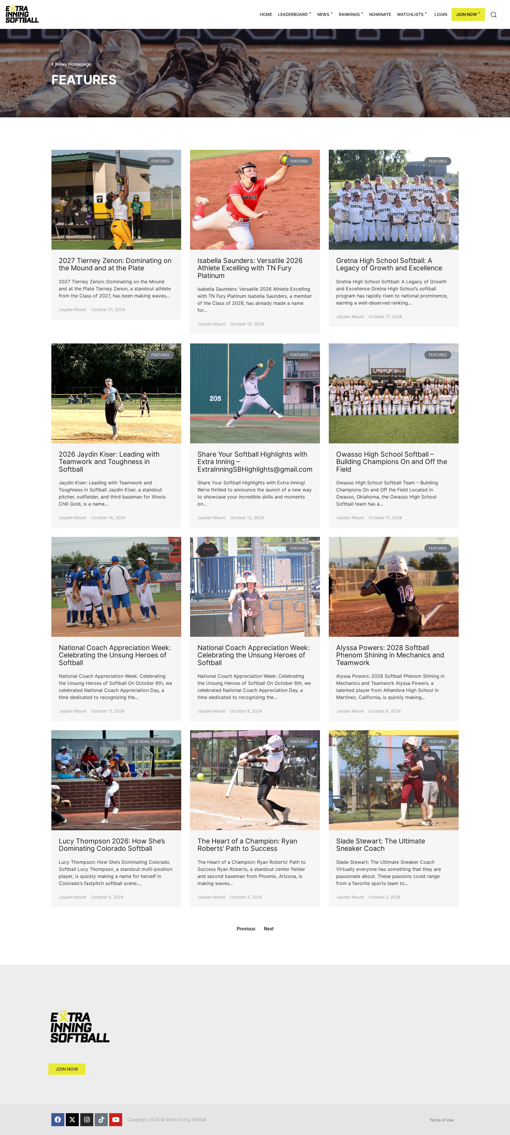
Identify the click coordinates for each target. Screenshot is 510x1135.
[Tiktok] (101, 1119)
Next (269, 929)
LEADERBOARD (293, 14)
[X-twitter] (72, 1119)
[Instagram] (86, 1119)
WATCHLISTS (410, 14)
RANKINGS (349, 14)
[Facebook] (57, 1119)
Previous (246, 929)
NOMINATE (380, 14)
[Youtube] (115, 1119)
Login (440, 14)
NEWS (323, 14)
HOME (266, 14)
